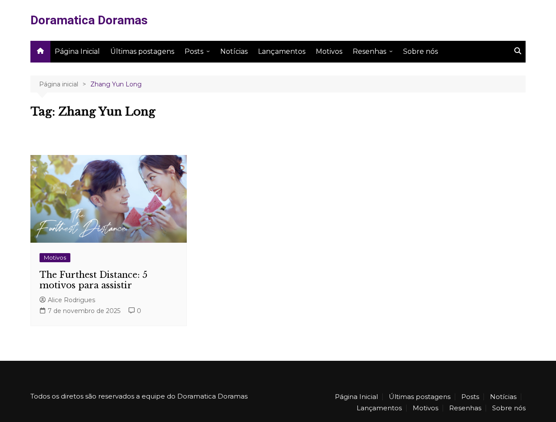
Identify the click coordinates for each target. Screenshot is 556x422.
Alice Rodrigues (71, 300)
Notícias (234, 51)
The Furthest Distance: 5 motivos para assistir (93, 280)
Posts (194, 51)
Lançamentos (281, 51)
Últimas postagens (142, 51)
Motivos (329, 51)
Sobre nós (420, 51)
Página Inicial (77, 51)
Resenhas (369, 51)
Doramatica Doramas (89, 20)
